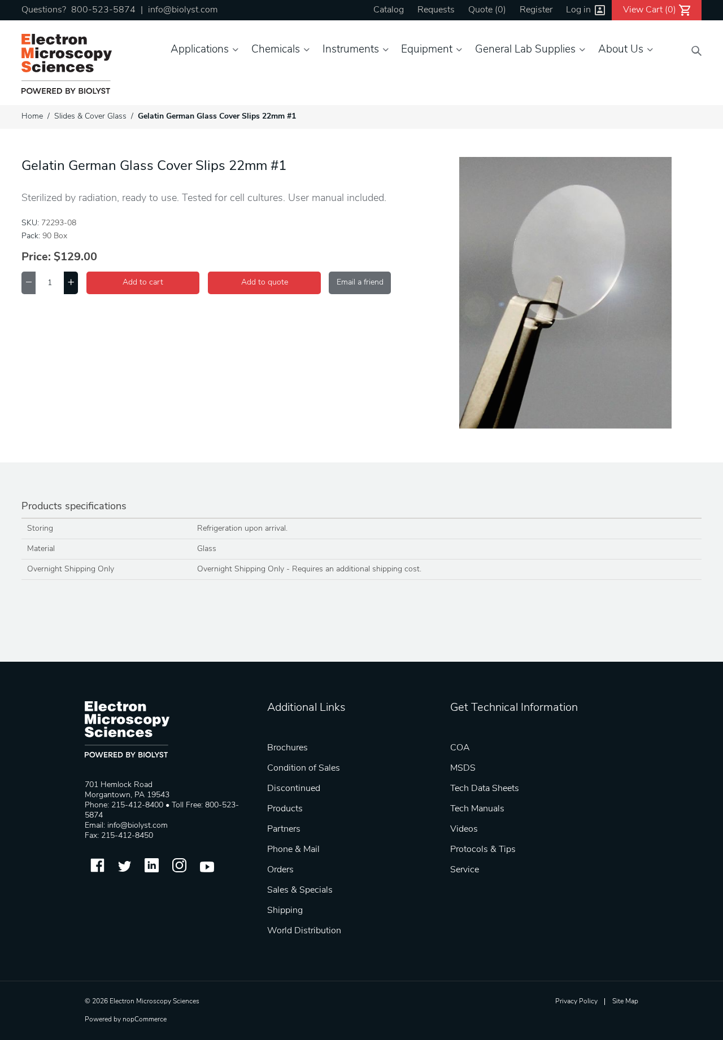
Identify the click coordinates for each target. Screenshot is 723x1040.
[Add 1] (71, 283)
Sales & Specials (300, 890)
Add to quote (264, 282)
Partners (283, 829)
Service (464, 870)
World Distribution (304, 931)
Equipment (426, 50)
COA (460, 748)
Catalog (388, 10)
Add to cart (143, 282)
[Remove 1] (28, 283)
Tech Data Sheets (484, 788)
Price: (36, 257)
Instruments (351, 50)
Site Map (625, 1001)
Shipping (285, 910)
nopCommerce (145, 1019)
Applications (200, 50)
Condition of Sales (303, 768)
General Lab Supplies (525, 50)
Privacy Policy (576, 1001)
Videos (464, 829)
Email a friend (360, 282)
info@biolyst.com (182, 10)
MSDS (463, 768)
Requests (436, 10)
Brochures (287, 748)
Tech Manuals (477, 809)
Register (536, 10)
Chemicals (275, 50)
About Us (620, 50)
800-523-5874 (103, 10)
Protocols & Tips (483, 849)
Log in (578, 10)
